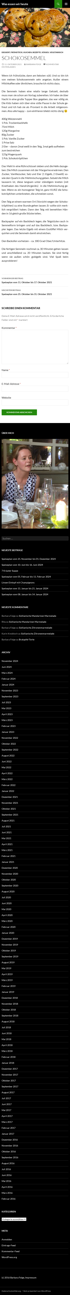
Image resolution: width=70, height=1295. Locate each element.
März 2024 (7, 672)
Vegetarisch (56, 52)
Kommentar (9, 327)
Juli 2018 (6, 1027)
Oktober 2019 (9, 950)
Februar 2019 (8, 986)
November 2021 (10, 802)
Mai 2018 (6, 1039)
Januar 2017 (8, 1133)
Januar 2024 (8, 684)
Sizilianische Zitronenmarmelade (35, 627)
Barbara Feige (33, 64)
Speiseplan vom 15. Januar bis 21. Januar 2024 (25, 588)
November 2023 (10, 690)
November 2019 (10, 944)
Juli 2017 (6, 1098)
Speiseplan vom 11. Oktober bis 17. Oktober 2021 (27, 280)
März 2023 (7, 720)
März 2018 (7, 1051)
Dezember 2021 (10, 796)
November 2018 (10, 1003)
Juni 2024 (7, 666)
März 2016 (7, 1192)
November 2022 (10, 737)
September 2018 (10, 1015)
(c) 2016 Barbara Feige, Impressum (19, 1277)
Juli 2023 (6, 702)
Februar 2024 (8, 678)
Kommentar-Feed (11, 1251)
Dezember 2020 (10, 867)
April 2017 (7, 1116)
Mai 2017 (6, 1110)
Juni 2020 (7, 903)
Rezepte (37, 52)
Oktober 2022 (9, 743)
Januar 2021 (8, 861)
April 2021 (7, 844)
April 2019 (7, 974)
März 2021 (7, 850)
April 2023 (7, 714)
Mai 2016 (6, 1181)
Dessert (6, 52)
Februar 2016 (8, 1198)
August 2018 (8, 1021)
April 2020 (7, 915)
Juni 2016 (7, 1175)
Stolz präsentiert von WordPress (37, 1291)
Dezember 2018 (10, 997)
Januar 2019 (8, 991)
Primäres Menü (66, 4)
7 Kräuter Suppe (10, 570)
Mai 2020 (6, 909)
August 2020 (8, 891)
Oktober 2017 (9, 1080)
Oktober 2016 (9, 1151)
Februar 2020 (8, 926)
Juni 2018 (7, 1033)
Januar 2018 (8, 1062)
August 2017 (8, 1092)
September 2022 (10, 749)
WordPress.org (9, 1257)
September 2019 (10, 956)
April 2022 (7, 773)
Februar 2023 (8, 726)
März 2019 (7, 980)
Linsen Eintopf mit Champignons (18, 582)
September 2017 (10, 1086)
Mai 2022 (6, 767)
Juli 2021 (6, 826)
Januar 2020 (8, 932)
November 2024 (10, 661)
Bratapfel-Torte (26, 639)
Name (6, 369)
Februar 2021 (8, 856)
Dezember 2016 (10, 1139)
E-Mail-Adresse (11, 383)
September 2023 (10, 696)
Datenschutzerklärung (11, 1291)
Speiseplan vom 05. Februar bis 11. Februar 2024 (26, 576)
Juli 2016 (6, 1169)
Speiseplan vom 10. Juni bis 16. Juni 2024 (22, 564)
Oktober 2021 (9, 808)
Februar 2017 (8, 1127)
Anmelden (7, 1239)
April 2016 (7, 1187)
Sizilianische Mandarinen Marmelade (37, 615)
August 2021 (8, 820)
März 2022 (7, 779)
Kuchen (27, 52)
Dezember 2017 (10, 1068)
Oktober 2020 (9, 879)
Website (6, 397)
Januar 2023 (8, 731)
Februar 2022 (8, 785)
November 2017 (10, 1074)
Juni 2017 (7, 1104)
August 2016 (8, 1163)
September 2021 (10, 814)
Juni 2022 (7, 761)
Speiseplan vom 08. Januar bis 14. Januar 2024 (25, 594)
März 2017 (7, 1122)
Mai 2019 (6, 968)
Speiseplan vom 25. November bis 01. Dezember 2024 (29, 558)
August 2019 (8, 962)
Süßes (45, 52)
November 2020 (10, 873)
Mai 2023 (6, 708)
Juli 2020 (6, 897)
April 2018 (7, 1045)
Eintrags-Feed (9, 1245)
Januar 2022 (8, 791)
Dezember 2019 (10, 938)
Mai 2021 (6, 838)
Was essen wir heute (15, 4)
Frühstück (17, 52)
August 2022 (8, 755)
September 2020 (10, 885)
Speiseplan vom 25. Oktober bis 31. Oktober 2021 (27, 292)
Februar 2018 (8, 1057)
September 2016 (10, 1157)
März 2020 (7, 921)
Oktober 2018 (9, 1009)
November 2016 (10, 1145)
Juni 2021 (7, 832)
